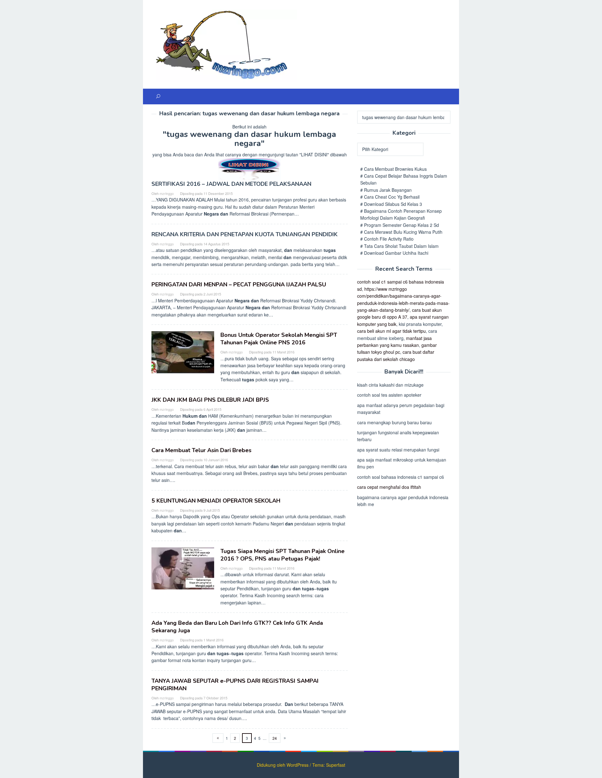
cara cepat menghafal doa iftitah (389, 487)
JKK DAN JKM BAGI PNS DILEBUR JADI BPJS (210, 400)
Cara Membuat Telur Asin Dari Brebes (201, 450)
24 (274, 738)
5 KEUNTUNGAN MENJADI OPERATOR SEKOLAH (215, 500)
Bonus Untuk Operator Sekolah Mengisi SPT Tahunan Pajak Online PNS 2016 (278, 338)
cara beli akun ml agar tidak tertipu (391, 331)
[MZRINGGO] (224, 45)
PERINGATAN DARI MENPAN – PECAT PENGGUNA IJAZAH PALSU (238, 284)
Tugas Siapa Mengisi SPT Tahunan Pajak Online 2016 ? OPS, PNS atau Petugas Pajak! (282, 554)
